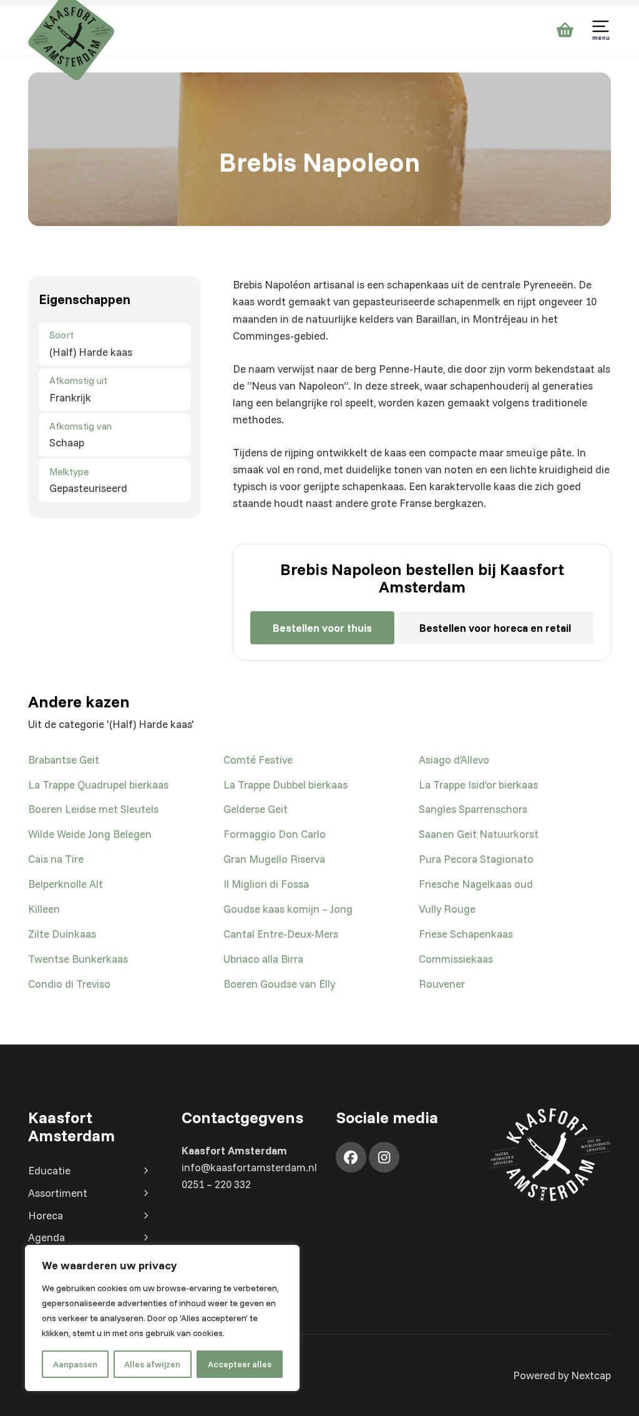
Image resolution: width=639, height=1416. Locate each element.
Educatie (49, 1170)
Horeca (45, 1215)
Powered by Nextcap (562, 1375)
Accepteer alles (239, 1364)
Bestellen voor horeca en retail (495, 627)
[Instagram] (384, 1157)
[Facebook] (351, 1157)
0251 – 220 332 (216, 1184)
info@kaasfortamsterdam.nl (249, 1167)
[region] (162, 1318)
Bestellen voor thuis (322, 627)
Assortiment (57, 1192)
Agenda (46, 1237)
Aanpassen (75, 1364)
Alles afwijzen (152, 1364)
